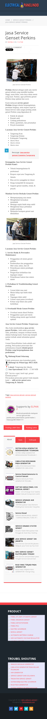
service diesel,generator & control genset (26, 475)
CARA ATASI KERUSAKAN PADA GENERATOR (25, 462)
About (9, 439)
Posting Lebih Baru (12, 427)
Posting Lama (31, 427)
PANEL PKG (15, 626)
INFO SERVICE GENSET (29, 700)
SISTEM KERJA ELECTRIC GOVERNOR (23, 682)
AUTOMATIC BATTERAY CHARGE (22, 635)
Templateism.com (28, 702)
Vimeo (26, 709)
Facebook (11, 709)
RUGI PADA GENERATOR (19, 685)
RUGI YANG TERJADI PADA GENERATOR (25, 566)
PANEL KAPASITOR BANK (19, 623)
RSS (31, 709)
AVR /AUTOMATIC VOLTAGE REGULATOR (25, 638)
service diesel (21, 513)
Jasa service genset (17, 395)
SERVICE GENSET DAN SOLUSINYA (23, 676)
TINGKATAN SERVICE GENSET (21, 679)
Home (7, 20)
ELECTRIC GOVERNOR (18, 629)
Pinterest (21, 709)
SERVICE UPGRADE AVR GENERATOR (24, 501)
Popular (32, 440)
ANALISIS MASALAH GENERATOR (22, 664)
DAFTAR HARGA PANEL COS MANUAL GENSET (26, 488)
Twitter (16, 709)
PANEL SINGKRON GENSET (20, 620)
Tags (20, 440)
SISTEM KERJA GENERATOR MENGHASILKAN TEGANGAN (26, 449)
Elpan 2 (11, 42)
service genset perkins (22, 20)
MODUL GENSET (16, 632)
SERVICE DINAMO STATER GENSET (26, 527)
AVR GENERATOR (17, 672)
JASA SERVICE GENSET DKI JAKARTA (26, 540)
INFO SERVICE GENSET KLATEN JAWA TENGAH (24, 553)
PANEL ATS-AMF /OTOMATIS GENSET (24, 617)
